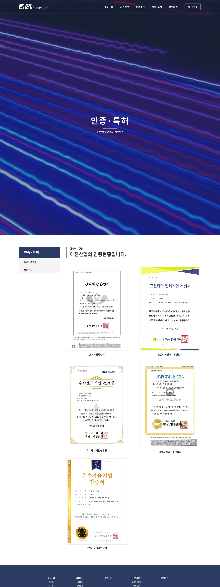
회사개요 (51, 585)
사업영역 (124, 7)
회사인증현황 (30, 262)
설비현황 (80, 585)
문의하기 (173, 7)
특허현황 (28, 269)
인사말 (51, 582)
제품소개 (140, 7)
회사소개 (109, 7)
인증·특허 (157, 7)
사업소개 (80, 582)
